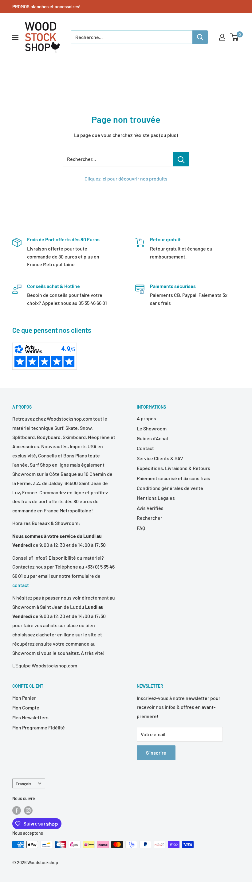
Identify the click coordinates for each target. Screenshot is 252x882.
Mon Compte (25, 707)
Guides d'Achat (152, 438)
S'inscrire (156, 753)
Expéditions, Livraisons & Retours (173, 468)
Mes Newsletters (30, 717)
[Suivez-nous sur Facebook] (16, 810)
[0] (234, 37)
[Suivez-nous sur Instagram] (28, 810)
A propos (146, 418)
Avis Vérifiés (150, 508)
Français (23, 783)
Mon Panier (24, 698)
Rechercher (149, 518)
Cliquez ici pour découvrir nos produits (126, 178)
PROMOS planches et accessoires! (46, 6)
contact (20, 585)
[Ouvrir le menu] (15, 37)
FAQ (141, 528)
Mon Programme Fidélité (38, 727)
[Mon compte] (222, 37)
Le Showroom (152, 428)
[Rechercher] (200, 37)
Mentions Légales (156, 498)
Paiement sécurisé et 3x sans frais (173, 478)
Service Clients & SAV (160, 458)
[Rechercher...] (181, 159)
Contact (145, 448)
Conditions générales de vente (170, 488)
